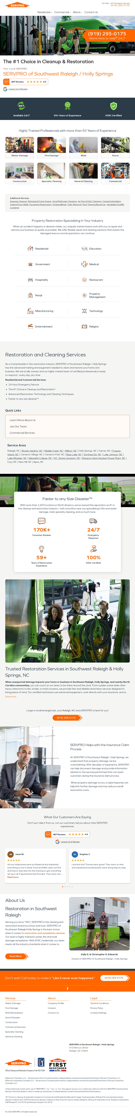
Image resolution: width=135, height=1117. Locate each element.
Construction (11, 1022)
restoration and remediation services (44, 933)
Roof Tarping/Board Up (94, 204)
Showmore (10, 696)
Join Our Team (18, 426)
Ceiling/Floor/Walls (19, 204)
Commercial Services (22, 432)
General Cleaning (13, 1036)
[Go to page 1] (62, 886)
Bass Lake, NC (74, 454)
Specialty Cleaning (14, 1032)
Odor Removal (74, 204)
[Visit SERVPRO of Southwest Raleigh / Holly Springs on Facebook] (67, 988)
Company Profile (56, 1003)
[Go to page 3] (67, 886)
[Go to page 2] (65, 886)
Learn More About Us (22, 420)
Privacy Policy (96, 1008)
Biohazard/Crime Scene (39, 201)
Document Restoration (40, 204)
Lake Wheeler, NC (17, 458)
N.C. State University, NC (67, 458)
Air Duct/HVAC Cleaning (90, 201)
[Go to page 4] (69, 886)
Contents (14, 207)
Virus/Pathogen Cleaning (64, 201)
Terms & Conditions (99, 1003)
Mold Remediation (14, 1013)
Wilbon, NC (71, 450)
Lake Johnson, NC (112, 454)
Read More (15, 956)
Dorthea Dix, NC (92, 454)
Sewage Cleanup (18, 201)
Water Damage (13, 1003)
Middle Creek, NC (53, 450)
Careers (52, 1008)
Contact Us (91, 12)
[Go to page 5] (72, 886)
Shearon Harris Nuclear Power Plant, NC (103, 458)
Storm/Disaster (12, 1017)
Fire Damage (11, 1008)
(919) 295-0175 (120, 5)
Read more (12, 877)
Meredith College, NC (40, 458)
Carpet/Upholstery (112, 201)
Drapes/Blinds (59, 204)
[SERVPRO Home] (17, 4)
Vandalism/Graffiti (115, 204)
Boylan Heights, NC (32, 450)
